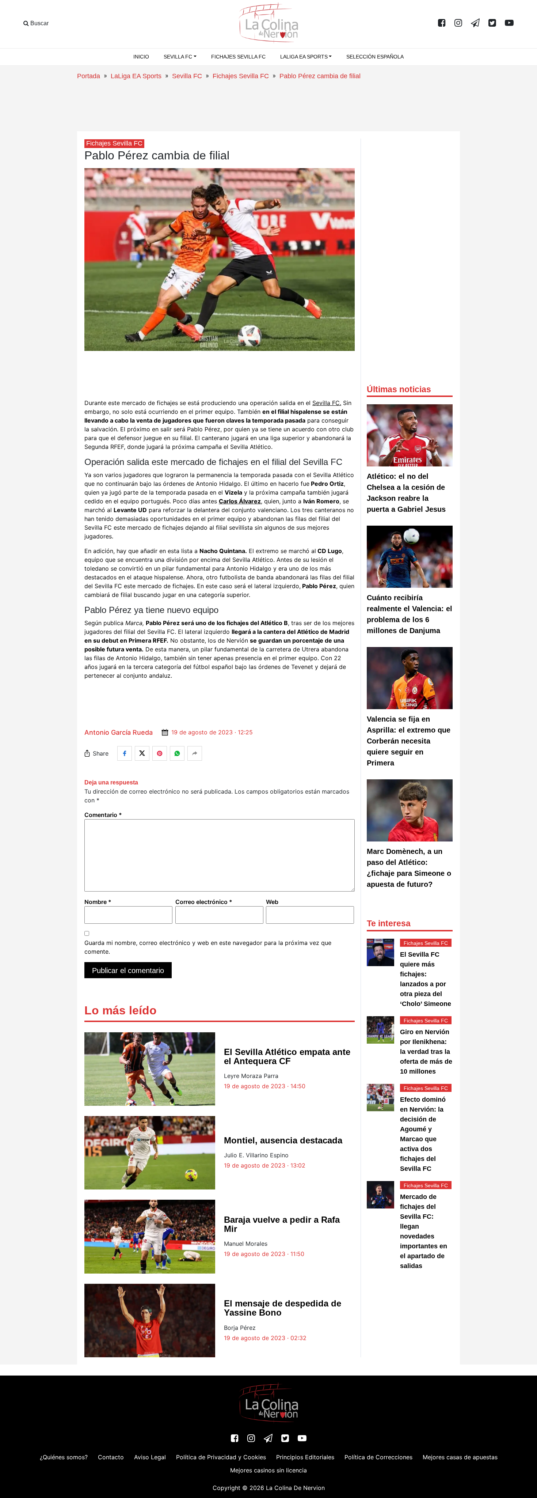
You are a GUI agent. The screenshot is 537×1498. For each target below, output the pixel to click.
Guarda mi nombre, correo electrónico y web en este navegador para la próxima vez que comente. (207, 947)
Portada (88, 76)
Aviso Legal (150, 1457)
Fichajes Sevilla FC (238, 57)
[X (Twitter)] (492, 23)
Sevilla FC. (326, 402)
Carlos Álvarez (240, 501)
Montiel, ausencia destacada (283, 1140)
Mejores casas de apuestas (460, 1457)
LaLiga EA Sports (136, 76)
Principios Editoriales (305, 1457)
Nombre (97, 901)
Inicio (141, 57)
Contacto (111, 1457)
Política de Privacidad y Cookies (221, 1457)
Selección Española (375, 57)
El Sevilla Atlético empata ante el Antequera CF (287, 1056)
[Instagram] (458, 23)
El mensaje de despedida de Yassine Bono (282, 1307)
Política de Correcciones (378, 1457)
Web (272, 901)
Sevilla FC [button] (178, 57)
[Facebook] (442, 23)
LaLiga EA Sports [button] (304, 57)
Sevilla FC (187, 76)
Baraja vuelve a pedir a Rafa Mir (282, 1224)
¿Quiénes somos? (64, 1457)
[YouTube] (509, 23)
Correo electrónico (203, 901)
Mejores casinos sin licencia (268, 1470)
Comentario (103, 814)
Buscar (39, 23)
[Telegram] (475, 23)
